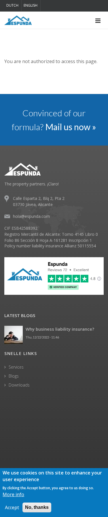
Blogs (14, 376)
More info (13, 494)
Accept (12, 507)
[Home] (18, 20)
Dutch (12, 5)
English (30, 5)
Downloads (19, 385)
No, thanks (37, 507)
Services (16, 367)
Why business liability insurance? (60, 329)
